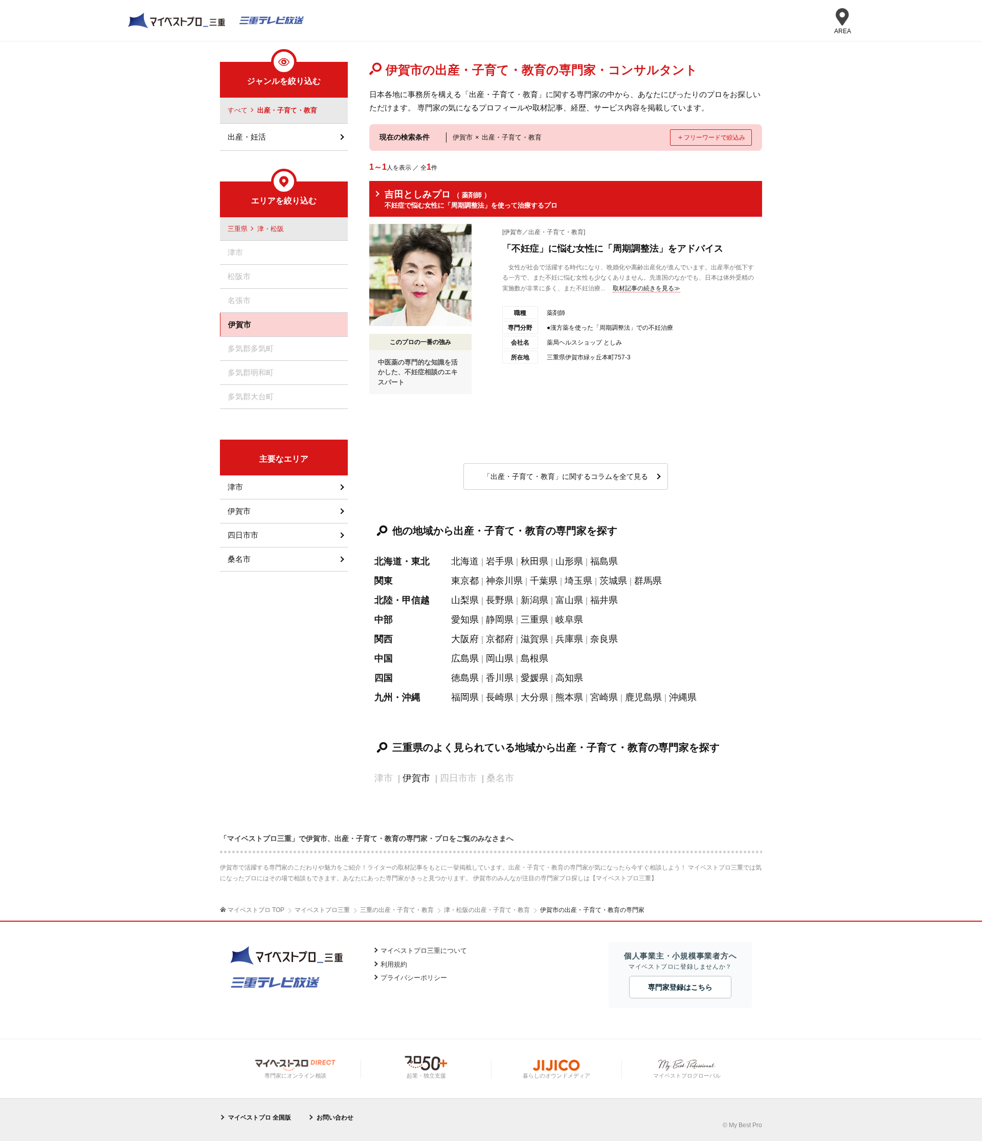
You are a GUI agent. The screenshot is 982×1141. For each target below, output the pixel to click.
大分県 (534, 697)
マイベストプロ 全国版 (259, 1117)
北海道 (465, 561)
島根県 (534, 658)
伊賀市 (416, 778)
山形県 (569, 561)
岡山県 (500, 658)
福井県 (604, 600)
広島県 (465, 658)
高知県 (569, 678)
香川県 (500, 678)
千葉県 (543, 581)
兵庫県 (569, 639)
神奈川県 (504, 581)
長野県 (500, 600)
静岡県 (500, 619)
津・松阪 (270, 229)
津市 (235, 487)
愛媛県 (534, 678)
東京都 (465, 581)
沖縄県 (683, 697)
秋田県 (534, 561)
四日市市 (243, 535)
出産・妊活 (247, 136)
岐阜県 (569, 619)
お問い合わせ (335, 1117)
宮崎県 (604, 697)
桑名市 (239, 559)
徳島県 (465, 678)
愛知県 (465, 619)
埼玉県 (578, 581)
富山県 (569, 600)
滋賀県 (534, 639)
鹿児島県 (643, 697)
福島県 (604, 561)
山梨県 (465, 600)
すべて (238, 110)
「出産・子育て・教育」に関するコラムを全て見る (565, 476)
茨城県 (613, 581)
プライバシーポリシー (414, 978)
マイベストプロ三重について (424, 950)
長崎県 (500, 697)
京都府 (500, 639)
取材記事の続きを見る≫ (646, 288)
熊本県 (569, 697)
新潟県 (534, 600)
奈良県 (604, 639)
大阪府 (465, 639)
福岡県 (465, 697)
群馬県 (648, 581)
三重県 (534, 619)
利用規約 (394, 964)
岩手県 (500, 561)
